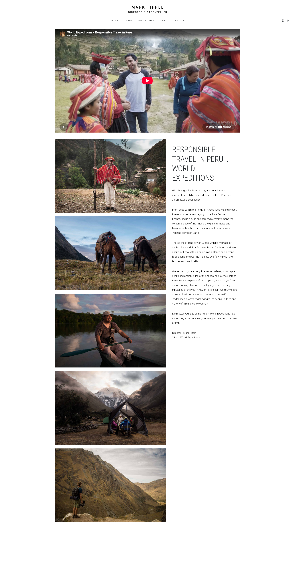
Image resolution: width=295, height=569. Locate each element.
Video (114, 20)
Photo (128, 20)
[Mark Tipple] (147, 9)
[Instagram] (283, 20)
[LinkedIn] (288, 20)
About (164, 20)
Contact (179, 20)
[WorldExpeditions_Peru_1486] (110, 408)
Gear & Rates (146, 20)
